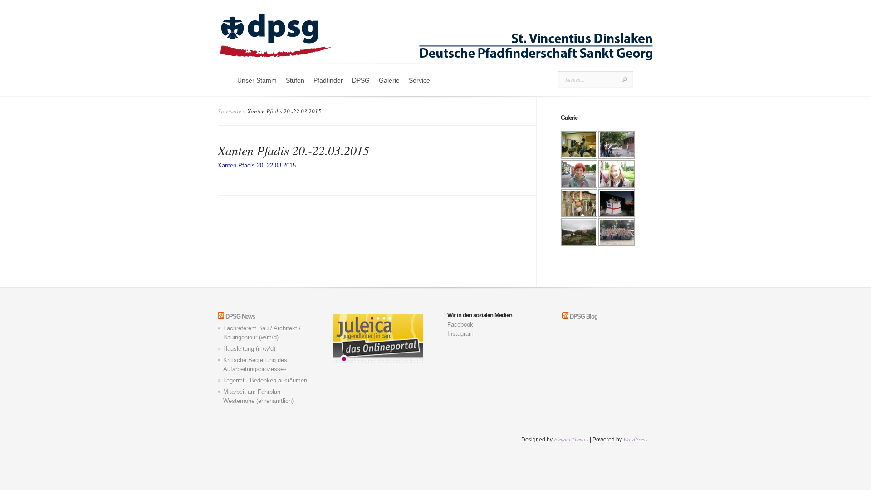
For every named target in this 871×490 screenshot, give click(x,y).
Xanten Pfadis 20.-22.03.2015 (257, 165)
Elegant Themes (571, 439)
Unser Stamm (257, 80)
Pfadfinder (328, 80)
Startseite (229, 111)
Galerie (389, 80)
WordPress (635, 439)
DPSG (361, 80)
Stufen (295, 80)
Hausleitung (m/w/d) (249, 348)
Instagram (460, 333)
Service (419, 80)
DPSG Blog (583, 316)
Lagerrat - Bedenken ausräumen (265, 380)
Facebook (460, 324)
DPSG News (240, 316)
